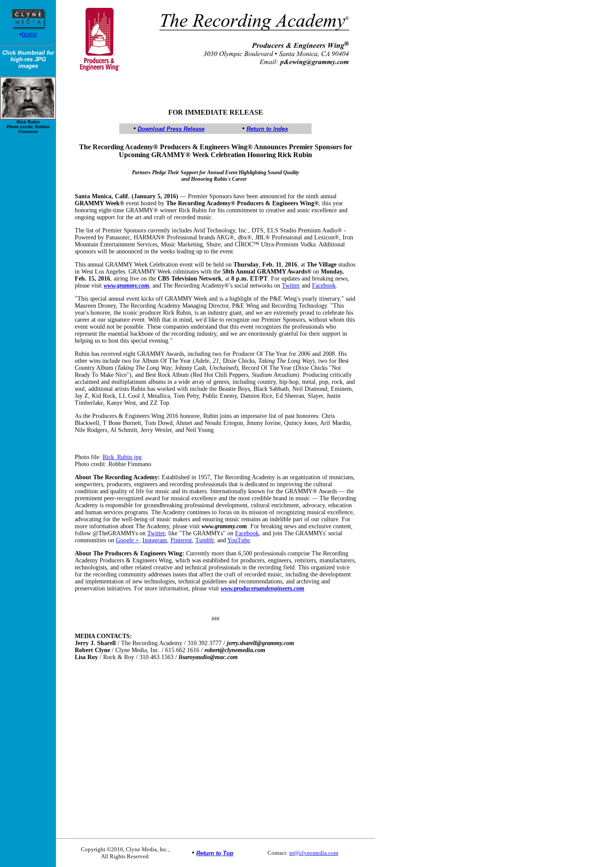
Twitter (291, 285)
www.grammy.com (126, 285)
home (29, 34)
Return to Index (267, 129)
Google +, (128, 540)
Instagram (154, 540)
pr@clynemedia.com (313, 852)
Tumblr (204, 540)
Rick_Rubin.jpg (122, 457)
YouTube (238, 540)
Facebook (324, 285)
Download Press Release (171, 129)
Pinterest (181, 540)
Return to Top (214, 853)
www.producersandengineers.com (262, 588)
